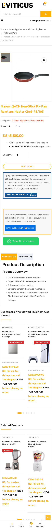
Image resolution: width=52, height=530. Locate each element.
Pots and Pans (10, 33)
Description (9, 257)
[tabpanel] (13, 363)
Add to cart (27, 166)
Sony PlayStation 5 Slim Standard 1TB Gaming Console (38, 334)
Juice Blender (7, 437)
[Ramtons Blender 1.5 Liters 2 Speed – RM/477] (39, 461)
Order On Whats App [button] (23, 241)
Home (3, 29)
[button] (44, 4)
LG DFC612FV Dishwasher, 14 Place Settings (11, 334)
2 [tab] (23, 413)
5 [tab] (31, 413)
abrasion (30, 289)
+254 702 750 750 (18, 146)
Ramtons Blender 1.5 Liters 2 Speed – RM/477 (37, 444)
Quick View (13, 350)
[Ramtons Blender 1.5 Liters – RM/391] (13, 459)
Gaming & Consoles (36, 328)
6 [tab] (34, 413)
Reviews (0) (25, 257)
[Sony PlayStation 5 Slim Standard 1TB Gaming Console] (39, 352)
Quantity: (7, 155)
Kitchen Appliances (37, 29)
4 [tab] (28, 413)
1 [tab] (19, 413)
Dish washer (7, 328)
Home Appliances (17, 29)
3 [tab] (26, 413)
